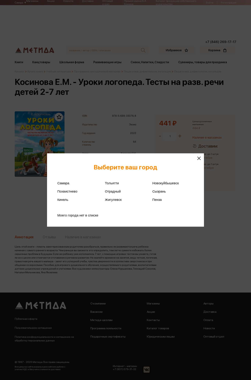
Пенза (157, 200)
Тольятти (112, 183)
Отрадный (113, 191)
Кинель (62, 200)
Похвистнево (67, 191)
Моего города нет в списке (77, 215)
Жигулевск (113, 200)
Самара (63, 183)
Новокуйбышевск (165, 183)
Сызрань (159, 191)
